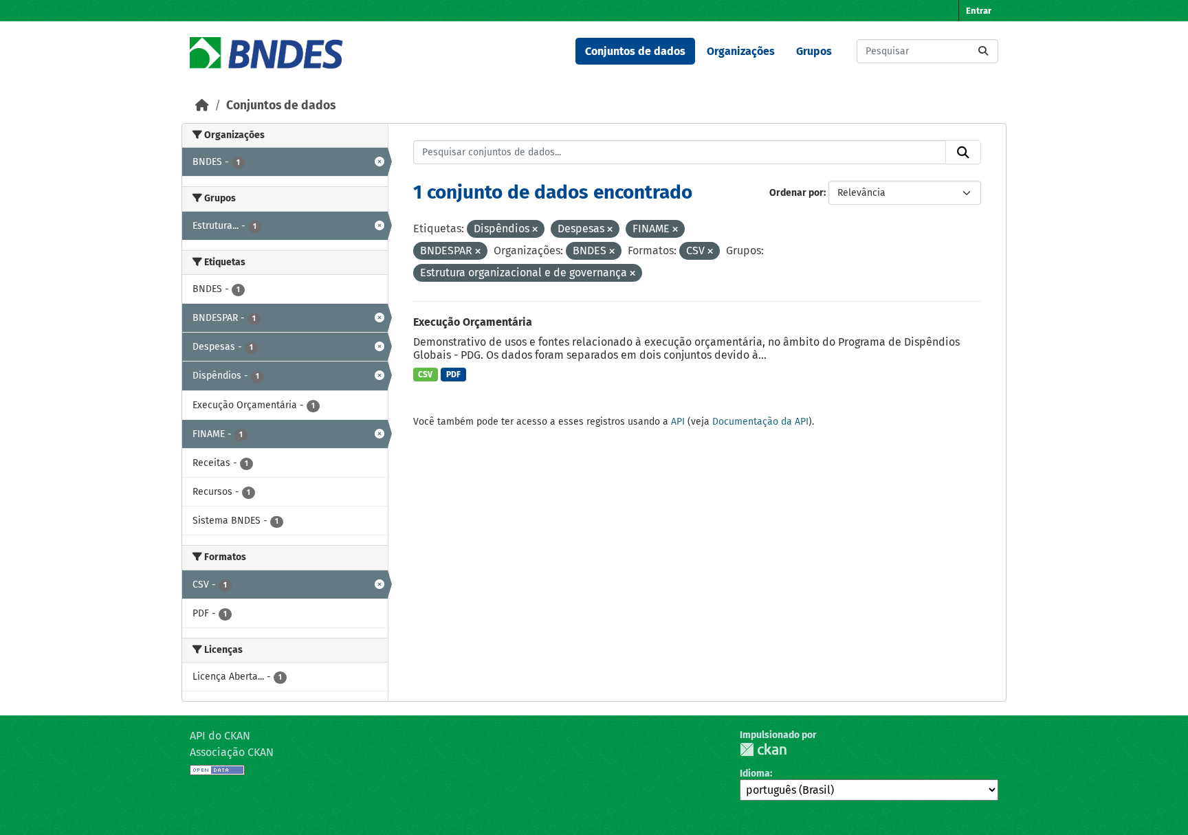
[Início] (202, 105)
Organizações (741, 51)
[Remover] (535, 229)
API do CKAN (220, 735)
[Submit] (983, 51)
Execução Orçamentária (472, 322)
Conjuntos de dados (635, 51)
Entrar (978, 10)
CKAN (763, 749)
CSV (425, 374)
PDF (453, 374)
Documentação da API (760, 421)
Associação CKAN (232, 752)
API (678, 421)
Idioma (755, 773)
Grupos (814, 51)
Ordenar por (796, 193)
